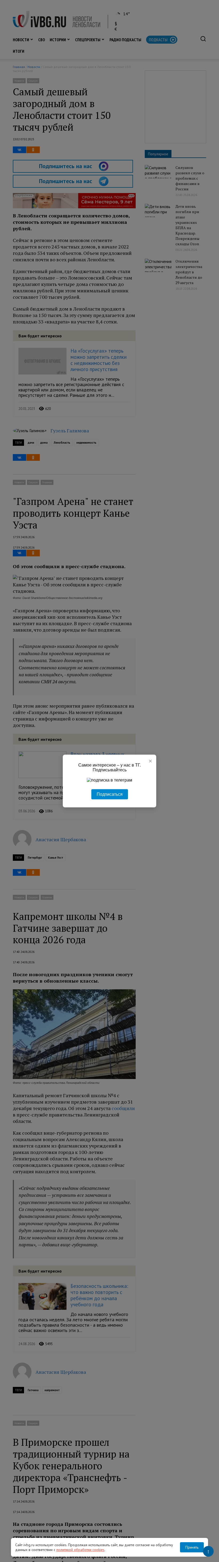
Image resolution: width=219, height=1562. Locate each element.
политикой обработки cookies (80, 1549)
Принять (191, 1547)
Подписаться (110, 794)
